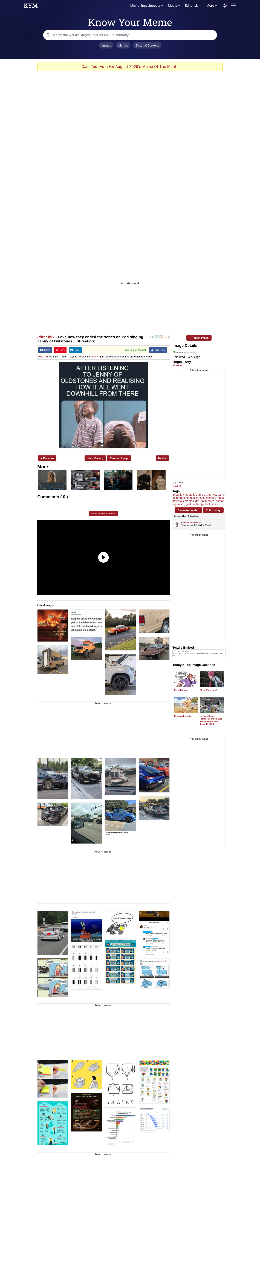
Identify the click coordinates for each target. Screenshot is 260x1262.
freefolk (177, 494)
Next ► (162, 458)
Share (46, 350)
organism (178, 504)
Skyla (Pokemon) (208, 690)
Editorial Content (147, 45)
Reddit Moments (191, 522)
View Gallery (95, 458)
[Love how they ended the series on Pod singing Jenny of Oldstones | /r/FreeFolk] (103, 405)
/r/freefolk (45, 337)
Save (61, 350)
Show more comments (103, 513)
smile (214, 504)
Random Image (119, 458)
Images (106, 45)
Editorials (191, 5)
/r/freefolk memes (183, 501)
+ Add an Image (199, 337)
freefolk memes (205, 497)
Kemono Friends (182, 716)
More (210, 5)
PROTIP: (43, 356)
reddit (220, 497)
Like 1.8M (159, 350)
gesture (190, 504)
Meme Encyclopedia (145, 5)
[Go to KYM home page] (31, 6)
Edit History (213, 510)
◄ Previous (47, 458)
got (197, 501)
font (207, 504)
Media (172, 5)
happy (200, 504)
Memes (123, 45)
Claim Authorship (188, 510)
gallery (94, 356)
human (220, 501)
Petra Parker (180, 690)
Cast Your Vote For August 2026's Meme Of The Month (130, 66)
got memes (207, 501)
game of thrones (206, 494)
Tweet (76, 350)
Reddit (176, 486)
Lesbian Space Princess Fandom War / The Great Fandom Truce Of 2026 (211, 720)
